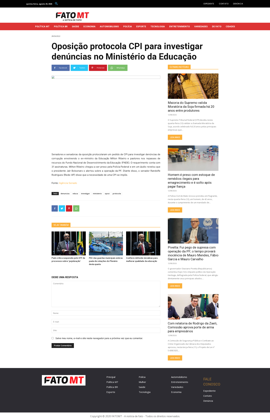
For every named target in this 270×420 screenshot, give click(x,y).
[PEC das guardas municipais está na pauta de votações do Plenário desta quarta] (106, 243)
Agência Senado (68, 182)
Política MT (112, 382)
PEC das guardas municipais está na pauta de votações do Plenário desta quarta (105, 261)
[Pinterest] (69, 208)
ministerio (97, 193)
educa (75, 193)
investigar (85, 193)
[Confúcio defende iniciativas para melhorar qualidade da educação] (143, 243)
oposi (107, 193)
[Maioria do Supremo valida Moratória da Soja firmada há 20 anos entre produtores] (193, 86)
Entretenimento (179, 382)
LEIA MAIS (175, 137)
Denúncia (208, 400)
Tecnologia (144, 392)
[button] (56, 4)
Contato (207, 395)
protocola (117, 193)
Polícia (142, 377)
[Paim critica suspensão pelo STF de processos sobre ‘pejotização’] (69, 243)
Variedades (177, 387)
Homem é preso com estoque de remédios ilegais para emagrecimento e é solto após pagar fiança (191, 180)
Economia (176, 392)
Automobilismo (179, 377)
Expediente (209, 390)
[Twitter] (62, 208)
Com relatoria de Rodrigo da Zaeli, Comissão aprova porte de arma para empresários (192, 327)
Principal (110, 377)
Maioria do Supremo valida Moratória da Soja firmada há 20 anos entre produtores (191, 106)
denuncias (65, 193)
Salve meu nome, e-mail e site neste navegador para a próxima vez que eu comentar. (99, 338)
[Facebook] (55, 208)
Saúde (142, 387)
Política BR (112, 387)
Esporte (110, 392)
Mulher (142, 382)
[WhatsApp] (76, 208)
